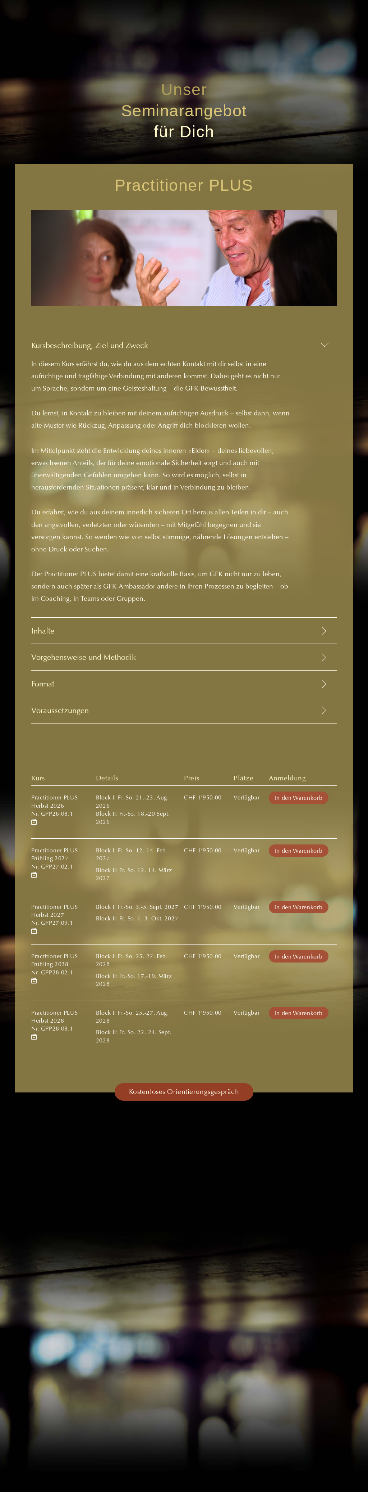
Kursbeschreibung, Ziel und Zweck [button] (89, 346)
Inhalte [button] (42, 632)
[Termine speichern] (34, 822)
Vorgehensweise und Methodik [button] (83, 658)
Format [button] (42, 685)
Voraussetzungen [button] (60, 711)
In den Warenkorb (299, 798)
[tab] (184, 474)
